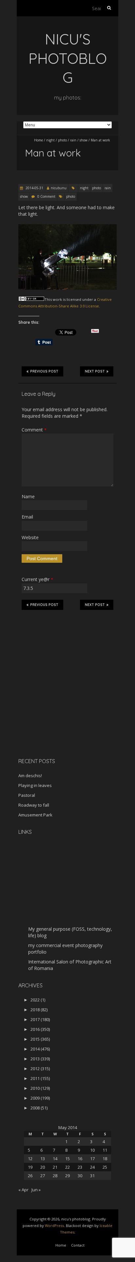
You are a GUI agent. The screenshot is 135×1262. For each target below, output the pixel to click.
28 (55, 1176)
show (83, 140)
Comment (34, 430)
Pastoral (26, 795)
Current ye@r (37, 579)
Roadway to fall (33, 805)
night (50, 140)
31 (92, 1176)
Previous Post (44, 371)
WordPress (54, 1225)
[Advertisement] (59, 706)
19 (30, 1167)
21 (55, 1167)
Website (30, 537)
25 (105, 1167)
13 (42, 1158)
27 (42, 1176)
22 (67, 1167)
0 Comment (46, 196)
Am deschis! (30, 775)
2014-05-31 (34, 188)
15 (67, 1158)
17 (92, 1158)
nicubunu (59, 188)
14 (55, 1158)
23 (80, 1167)
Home (38, 140)
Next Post (95, 371)
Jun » (36, 1190)
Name (28, 496)
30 (80, 1176)
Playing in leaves (35, 785)
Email (27, 517)
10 (92, 1150)
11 (105, 1150)
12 (30, 1158)
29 (67, 1176)
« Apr (23, 1190)
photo (62, 140)
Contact (78, 1245)
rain (73, 140)
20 (42, 1167)
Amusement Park (35, 815)
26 (30, 1176)
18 (105, 1158)
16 (80, 1158)
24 (92, 1167)
